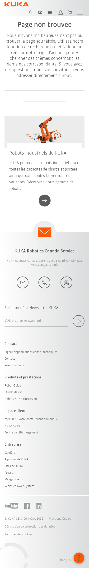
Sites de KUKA (14, 466)
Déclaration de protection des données (30, 526)
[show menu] (79, 12)
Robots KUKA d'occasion (21, 399)
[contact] (40, 12)
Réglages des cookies (18, 534)
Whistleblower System (19, 486)
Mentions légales (60, 519)
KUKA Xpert (12, 426)
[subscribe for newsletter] (78, 321)
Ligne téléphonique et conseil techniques (31, 352)
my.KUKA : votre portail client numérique (31, 419)
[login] (60, 12)
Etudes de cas (14, 392)
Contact (10, 359)
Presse (9, 473)
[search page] (31, 12)
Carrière (10, 453)
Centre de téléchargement (21, 432)
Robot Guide (13, 385)
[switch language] (50, 12)
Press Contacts (14, 365)
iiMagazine (12, 479)
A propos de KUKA (16, 459)
